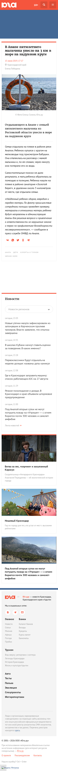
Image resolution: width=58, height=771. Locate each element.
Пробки (8, 641)
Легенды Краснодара (14, 658)
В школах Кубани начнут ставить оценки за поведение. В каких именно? (28, 346)
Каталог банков (26, 624)
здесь (17, 730)
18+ (36, 5)
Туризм (9, 649)
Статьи (8, 627)
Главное (9, 619)
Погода (8, 638)
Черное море (11, 256)
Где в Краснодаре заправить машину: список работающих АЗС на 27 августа (26, 377)
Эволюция (11, 687)
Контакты (38, 755)
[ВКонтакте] (8, 612)
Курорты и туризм (29, 252)
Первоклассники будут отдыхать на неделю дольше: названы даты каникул (27, 361)
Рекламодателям (22, 755)
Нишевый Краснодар (17, 520)
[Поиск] (44, 4)
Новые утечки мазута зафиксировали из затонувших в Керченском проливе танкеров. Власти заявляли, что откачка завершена (27, 328)
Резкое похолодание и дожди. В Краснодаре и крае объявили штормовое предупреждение (28, 394)
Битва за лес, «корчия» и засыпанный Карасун (26, 468)
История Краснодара (14, 662)
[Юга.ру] (9, 4)
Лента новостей (12, 425)
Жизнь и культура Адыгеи (16, 665)
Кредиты (23, 631)
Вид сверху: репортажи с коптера (20, 654)
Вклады (22, 627)
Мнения (8, 631)
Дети (15, 252)
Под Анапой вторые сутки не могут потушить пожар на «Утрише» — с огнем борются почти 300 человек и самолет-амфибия (28, 414)
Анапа (8, 252)
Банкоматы (24, 638)
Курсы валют (24, 634)
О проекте (6, 755)
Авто (8, 673)
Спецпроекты (13, 692)
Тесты (8, 678)
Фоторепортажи (14, 696)
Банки (22, 619)
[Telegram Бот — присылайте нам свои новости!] (22, 612)
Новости (12, 299)
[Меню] (52, 4)
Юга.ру (26, 596)
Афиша (8, 634)
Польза (9, 683)
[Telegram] (15, 612)
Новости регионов (18, 309)
